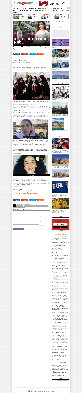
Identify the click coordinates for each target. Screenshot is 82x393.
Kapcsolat (43, 386)
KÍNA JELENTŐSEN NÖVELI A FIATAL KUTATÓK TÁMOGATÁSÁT (49, 16)
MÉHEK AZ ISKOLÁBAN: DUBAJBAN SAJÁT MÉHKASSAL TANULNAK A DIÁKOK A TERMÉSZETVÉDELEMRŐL (59, 211)
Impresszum (38, 386)
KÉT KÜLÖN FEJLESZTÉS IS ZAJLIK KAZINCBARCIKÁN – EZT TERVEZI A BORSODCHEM (59, 328)
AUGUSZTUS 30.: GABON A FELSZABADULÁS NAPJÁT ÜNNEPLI (22, 16)
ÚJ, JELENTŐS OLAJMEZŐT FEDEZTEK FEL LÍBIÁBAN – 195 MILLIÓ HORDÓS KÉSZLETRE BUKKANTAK (60, 167)
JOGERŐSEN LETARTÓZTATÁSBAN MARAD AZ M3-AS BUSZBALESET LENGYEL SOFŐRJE (59, 264)
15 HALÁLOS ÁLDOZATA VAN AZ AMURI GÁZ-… (36, 16)
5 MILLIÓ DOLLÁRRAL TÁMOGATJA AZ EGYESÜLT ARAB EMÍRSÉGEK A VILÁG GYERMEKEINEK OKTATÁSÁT (60, 195)
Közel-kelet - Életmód (26, 204)
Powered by (48, 197)
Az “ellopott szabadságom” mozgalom (20, 106)
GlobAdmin (17, 43)
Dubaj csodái (54, 47)
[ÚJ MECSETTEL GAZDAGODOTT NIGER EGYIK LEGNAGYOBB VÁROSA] (61, 173)
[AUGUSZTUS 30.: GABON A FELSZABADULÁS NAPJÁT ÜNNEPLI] (16, 16)
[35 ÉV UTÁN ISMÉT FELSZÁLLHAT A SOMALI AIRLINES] (56, 16)
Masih (15, 207)
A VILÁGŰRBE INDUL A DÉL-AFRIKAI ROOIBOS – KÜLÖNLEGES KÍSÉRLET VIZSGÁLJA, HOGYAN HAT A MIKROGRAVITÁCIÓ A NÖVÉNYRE (60, 151)
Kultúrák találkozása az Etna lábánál (58, 80)
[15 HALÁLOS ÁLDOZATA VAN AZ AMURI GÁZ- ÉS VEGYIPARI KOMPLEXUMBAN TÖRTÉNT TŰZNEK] (30, 16)
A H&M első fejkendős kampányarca (22, 192)
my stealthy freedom (21, 207)
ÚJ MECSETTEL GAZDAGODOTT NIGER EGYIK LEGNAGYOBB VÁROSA (59, 178)
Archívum (55, 381)
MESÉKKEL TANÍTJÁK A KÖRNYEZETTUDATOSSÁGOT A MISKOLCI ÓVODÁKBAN (58, 361)
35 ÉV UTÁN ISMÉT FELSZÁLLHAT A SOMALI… (63, 16)
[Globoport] (23, 3)
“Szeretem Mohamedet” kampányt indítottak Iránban (25, 190)
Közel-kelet (19, 204)
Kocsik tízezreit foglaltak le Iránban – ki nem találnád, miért (26, 193)
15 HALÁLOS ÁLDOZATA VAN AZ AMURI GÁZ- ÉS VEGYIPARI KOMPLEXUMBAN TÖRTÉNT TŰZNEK (60, 115)
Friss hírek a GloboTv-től (61, 234)
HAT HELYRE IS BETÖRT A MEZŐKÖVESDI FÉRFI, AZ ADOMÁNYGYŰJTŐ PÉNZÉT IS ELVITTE (60, 250)
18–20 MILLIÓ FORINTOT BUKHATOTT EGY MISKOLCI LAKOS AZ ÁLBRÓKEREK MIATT (60, 238)
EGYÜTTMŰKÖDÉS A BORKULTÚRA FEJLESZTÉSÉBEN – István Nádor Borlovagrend (59, 69)
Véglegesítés (60, 227)
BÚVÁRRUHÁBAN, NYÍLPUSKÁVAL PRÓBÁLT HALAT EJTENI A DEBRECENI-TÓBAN (60, 288)
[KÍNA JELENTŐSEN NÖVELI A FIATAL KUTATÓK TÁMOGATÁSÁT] (43, 16)
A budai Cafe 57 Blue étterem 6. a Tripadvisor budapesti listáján (60, 58)
